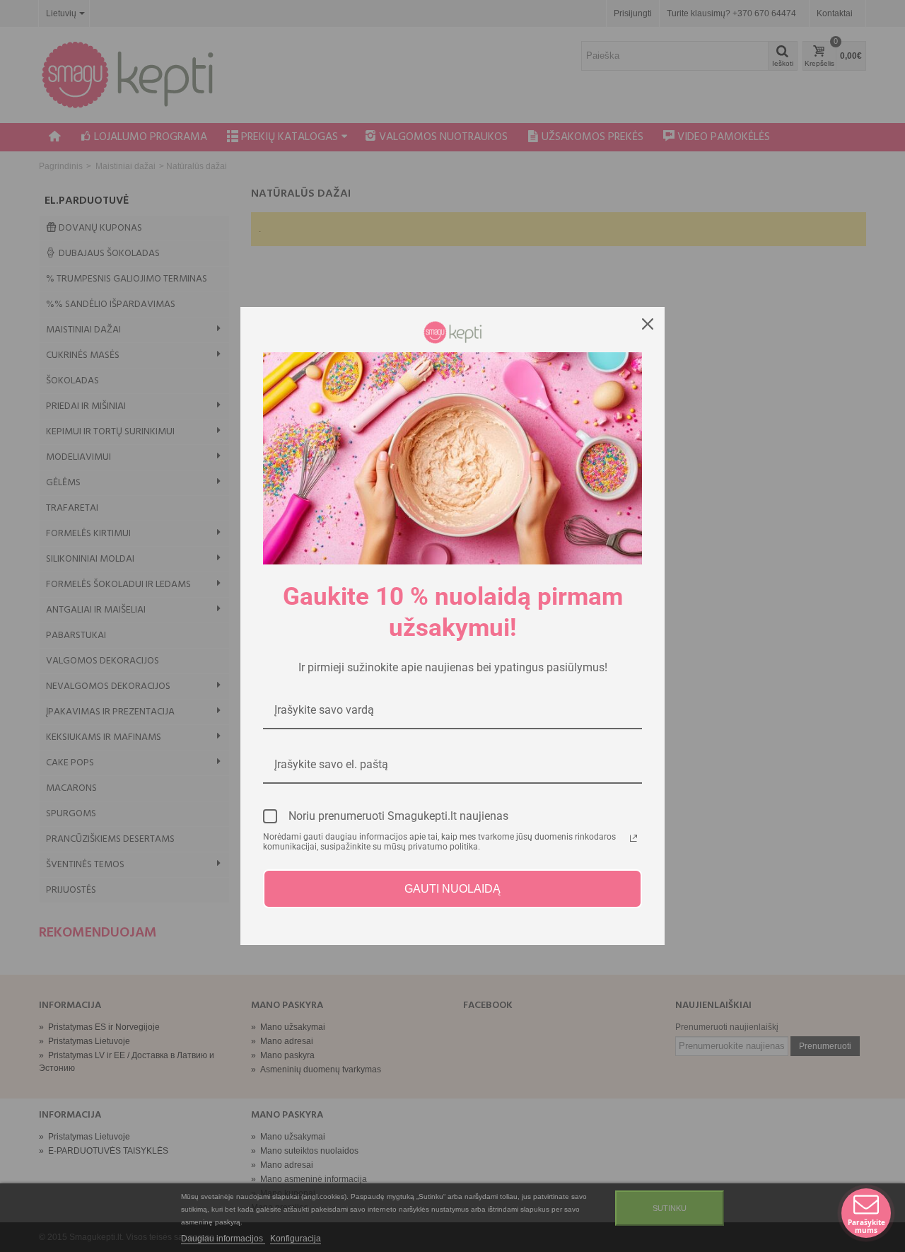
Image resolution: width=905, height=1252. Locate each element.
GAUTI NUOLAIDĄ (452, 889)
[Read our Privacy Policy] (633, 838)
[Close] (648, 324)
